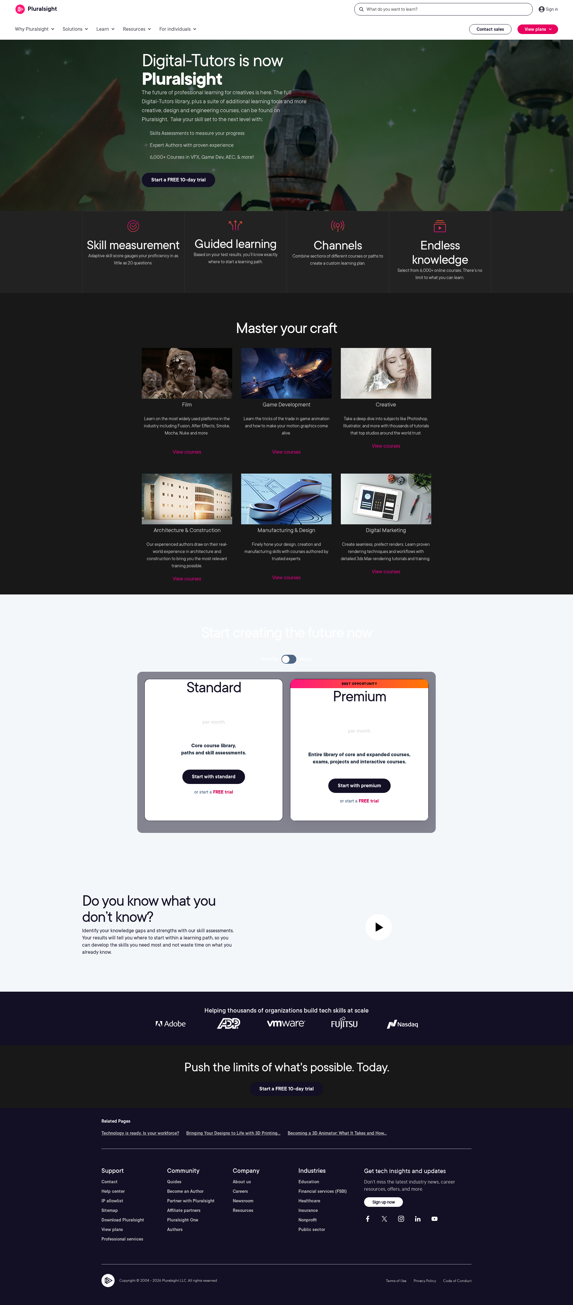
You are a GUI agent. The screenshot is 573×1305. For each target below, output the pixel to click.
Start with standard (213, 776)
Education (308, 1181)
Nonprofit (307, 1220)
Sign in (552, 9)
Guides (174, 1181)
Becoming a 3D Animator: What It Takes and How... (337, 1133)
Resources (243, 1210)
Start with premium (359, 785)
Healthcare (309, 1200)
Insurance (308, 1210)
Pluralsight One (182, 1220)
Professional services (122, 1239)
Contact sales (490, 29)
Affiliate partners (184, 1210)
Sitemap (109, 1210)
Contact (109, 1181)
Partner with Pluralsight (191, 1200)
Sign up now (383, 1202)
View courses (187, 452)
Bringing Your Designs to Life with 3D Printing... (233, 1133)
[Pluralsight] (36, 9)
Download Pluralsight (122, 1220)
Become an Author (185, 1191)
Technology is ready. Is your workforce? (140, 1133)
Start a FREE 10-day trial (178, 180)
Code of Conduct (457, 1280)
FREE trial (223, 792)
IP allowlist (112, 1200)
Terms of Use (396, 1280)
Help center (113, 1191)
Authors (175, 1229)
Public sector (311, 1229)
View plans (112, 1229)
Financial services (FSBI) (322, 1191)
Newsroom (243, 1200)
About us (242, 1181)
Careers (240, 1191)
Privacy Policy (425, 1280)
